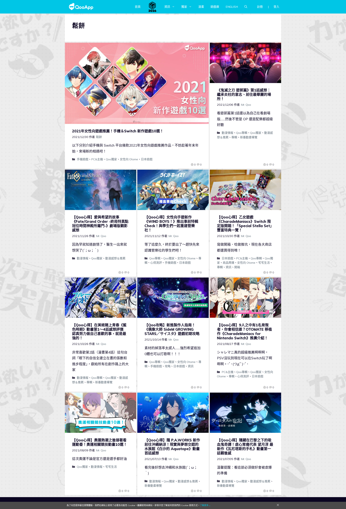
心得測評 (156, 262)
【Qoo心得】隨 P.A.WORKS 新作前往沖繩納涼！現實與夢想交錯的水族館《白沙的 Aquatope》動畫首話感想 (172, 446)
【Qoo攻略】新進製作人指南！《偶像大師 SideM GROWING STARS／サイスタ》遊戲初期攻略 (172, 329)
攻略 (167, 366)
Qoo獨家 (111, 159)
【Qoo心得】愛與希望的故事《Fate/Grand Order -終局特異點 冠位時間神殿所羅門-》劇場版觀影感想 (100, 223)
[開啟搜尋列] (245, 6)
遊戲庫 (214, 6)
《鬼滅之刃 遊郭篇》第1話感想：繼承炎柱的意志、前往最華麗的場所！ (244, 94)
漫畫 (201, 6)
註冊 (260, 6)
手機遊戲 (82, 159)
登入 (276, 6)
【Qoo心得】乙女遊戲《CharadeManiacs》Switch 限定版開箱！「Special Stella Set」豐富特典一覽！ (245, 223)
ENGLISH (232, 6)
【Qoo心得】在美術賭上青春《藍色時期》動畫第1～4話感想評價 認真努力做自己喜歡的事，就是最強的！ (99, 331)
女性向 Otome (129, 159)
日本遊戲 (146, 159)
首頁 (138, 6)
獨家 (184, 6)
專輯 (234, 137)
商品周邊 (228, 262)
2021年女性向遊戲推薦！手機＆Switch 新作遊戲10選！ (117, 131)
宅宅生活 (264, 262)
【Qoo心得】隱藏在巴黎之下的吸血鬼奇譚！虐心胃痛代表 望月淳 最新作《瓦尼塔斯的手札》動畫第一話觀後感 (245, 446)
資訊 (167, 6)
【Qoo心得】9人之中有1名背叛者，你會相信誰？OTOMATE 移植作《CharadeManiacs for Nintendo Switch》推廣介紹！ (244, 331)
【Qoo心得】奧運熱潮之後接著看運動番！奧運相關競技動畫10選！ (99, 442)
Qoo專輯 (241, 133)
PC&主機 (97, 159)
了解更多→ (205, 505)
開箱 (237, 267)
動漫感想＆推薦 (115, 258)
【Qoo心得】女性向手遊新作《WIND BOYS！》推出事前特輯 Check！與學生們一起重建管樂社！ (171, 223)
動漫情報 (227, 133)
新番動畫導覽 (248, 137)
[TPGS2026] (152, 6)
